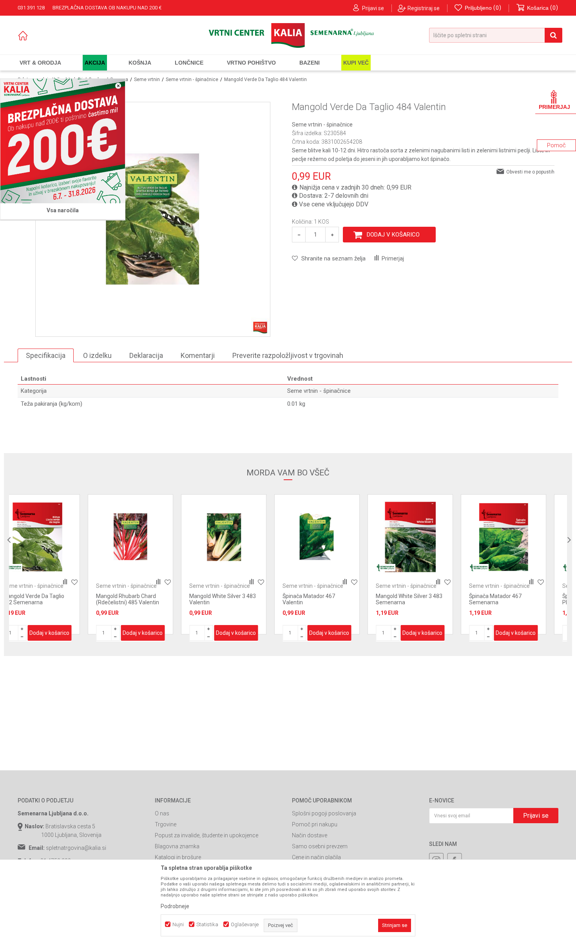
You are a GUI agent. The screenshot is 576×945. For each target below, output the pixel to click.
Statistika (207, 924)
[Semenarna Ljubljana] (311, 567)
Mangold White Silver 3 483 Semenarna (334, 599)
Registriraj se (424, 8)
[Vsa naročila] (62, 141)
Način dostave (309, 835)
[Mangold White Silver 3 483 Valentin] (149, 537)
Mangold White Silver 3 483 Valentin (147, 599)
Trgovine (165, 824)
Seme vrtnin (147, 79)
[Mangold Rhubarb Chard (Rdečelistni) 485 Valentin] (55, 537)
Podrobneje (175, 906)
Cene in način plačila (316, 857)
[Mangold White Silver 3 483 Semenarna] (335, 537)
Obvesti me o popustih (530, 172)
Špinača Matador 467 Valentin (234, 599)
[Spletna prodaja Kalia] (288, 35)
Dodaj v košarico (393, 234)
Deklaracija (146, 355)
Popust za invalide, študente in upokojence (206, 835)
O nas (162, 813)
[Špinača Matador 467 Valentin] (242, 537)
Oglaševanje (245, 924)
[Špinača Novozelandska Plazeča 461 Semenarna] (522, 537)
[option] (55, 564)
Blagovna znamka (177, 846)
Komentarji (198, 355)
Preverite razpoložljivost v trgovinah (287, 355)
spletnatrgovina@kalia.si (76, 848)
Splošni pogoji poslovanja (324, 813)
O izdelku (97, 355)
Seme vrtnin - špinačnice (192, 79)
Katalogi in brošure (178, 857)
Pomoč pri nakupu (314, 824)
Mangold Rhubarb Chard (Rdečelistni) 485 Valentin (52, 599)
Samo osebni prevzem (320, 846)
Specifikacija (45, 355)
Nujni (178, 924)
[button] (495, 35)
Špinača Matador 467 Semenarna (420, 599)
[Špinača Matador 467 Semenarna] (428, 537)
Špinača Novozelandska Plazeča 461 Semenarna (518, 599)
